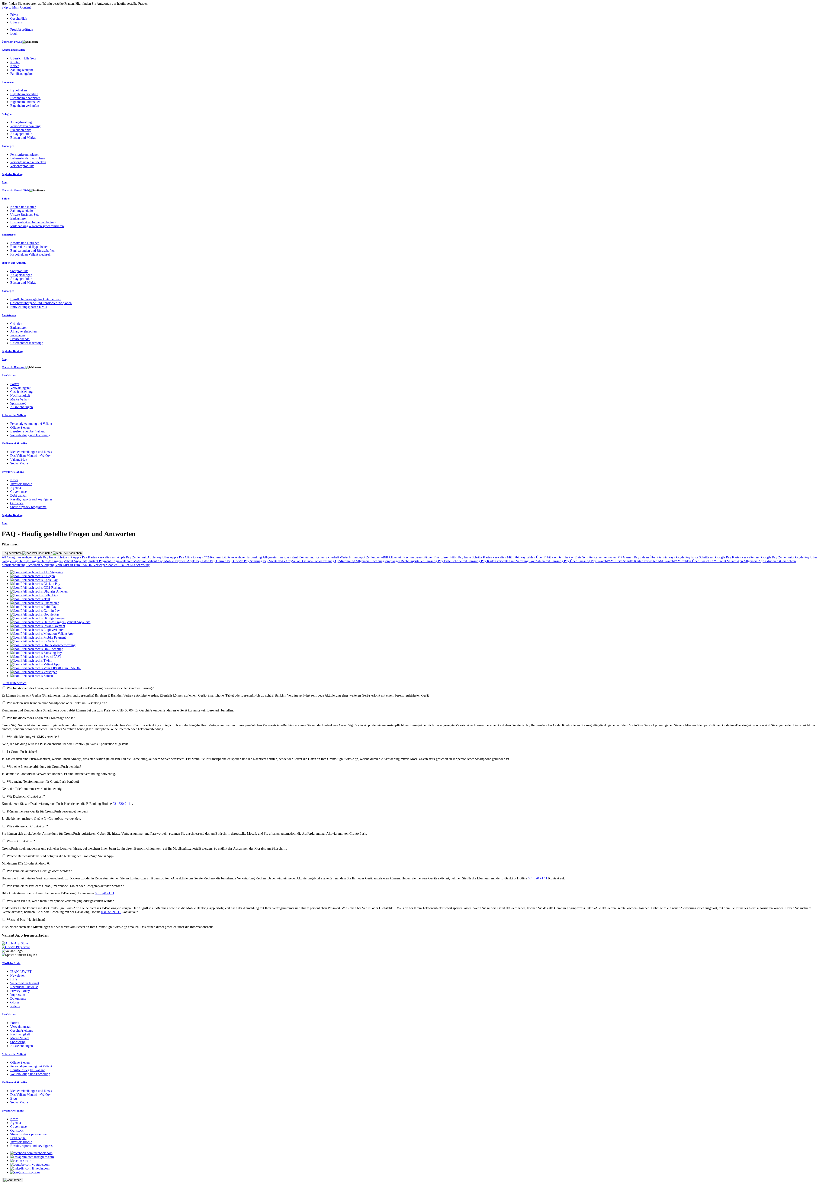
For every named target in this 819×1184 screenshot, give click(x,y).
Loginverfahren (12, 553)
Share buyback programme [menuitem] (28, 507)
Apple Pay (41, 557)
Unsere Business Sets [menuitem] (24, 214)
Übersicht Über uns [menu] (13, 367)
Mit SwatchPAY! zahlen (675, 561)
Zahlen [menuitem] (6, 198)
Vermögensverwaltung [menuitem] (25, 126)
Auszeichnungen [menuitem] (21, 407)
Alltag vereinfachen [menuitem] (23, 331)
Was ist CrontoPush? (21, 841)
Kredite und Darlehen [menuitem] (24, 243)
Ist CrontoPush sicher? (22, 751)
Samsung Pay (259, 561)
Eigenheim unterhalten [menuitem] (25, 102)
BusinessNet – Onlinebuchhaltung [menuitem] (33, 222)
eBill (384, 557)
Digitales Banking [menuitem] (12, 174)
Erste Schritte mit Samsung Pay (465, 561)
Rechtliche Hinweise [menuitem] (24, 987)
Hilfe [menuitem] (13, 979)
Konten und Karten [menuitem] (13, 49)
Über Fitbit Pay (547, 557)
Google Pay (682, 557)
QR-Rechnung (345, 561)
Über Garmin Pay (662, 557)
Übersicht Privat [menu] (12, 41)
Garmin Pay (566, 557)
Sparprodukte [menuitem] (19, 271)
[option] (36, 572)
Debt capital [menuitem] (18, 495)
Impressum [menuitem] (17, 994)
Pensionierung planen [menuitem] (24, 154)
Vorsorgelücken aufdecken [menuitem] (28, 162)
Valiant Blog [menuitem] (18, 459)
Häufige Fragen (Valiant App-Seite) (65, 561)
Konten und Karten (312, 557)
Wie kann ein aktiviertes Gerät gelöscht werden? (39, 871)
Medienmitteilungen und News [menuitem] (31, 452)
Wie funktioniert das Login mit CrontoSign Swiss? (41, 718)
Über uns (16, 22)
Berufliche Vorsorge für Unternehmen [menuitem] (35, 299)
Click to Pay (193, 557)
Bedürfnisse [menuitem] (9, 315)
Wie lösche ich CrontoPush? (26, 796)
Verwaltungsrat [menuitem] (20, 388)
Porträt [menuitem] (14, 384)
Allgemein (270, 557)
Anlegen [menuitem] (7, 114)
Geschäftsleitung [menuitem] (21, 391)
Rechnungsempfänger (418, 557)
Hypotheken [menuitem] (18, 90)
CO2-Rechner (212, 557)
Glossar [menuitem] (15, 1002)
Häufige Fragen (30, 561)
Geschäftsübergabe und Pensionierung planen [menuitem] (41, 303)
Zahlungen (373, 557)
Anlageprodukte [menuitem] (21, 134)
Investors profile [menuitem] (21, 484)
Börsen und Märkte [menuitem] (23, 137)
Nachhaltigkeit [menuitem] (20, 395)
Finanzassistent (288, 557)
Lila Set (124, 565)
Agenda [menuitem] (15, 488)
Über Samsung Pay (583, 561)
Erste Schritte (473, 557)
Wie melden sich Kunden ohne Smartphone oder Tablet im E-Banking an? (57, 703)
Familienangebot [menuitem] (21, 73)
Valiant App (735, 561)
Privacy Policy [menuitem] (20, 991)
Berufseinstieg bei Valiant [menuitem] (27, 431)
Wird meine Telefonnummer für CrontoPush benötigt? (43, 781)
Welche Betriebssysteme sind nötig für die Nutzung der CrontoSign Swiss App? (60, 856)
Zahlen (113, 565)
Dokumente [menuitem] (18, 998)
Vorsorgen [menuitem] (8, 145)
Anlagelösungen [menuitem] (21, 275)
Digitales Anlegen (234, 557)
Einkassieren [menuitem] (18, 218)
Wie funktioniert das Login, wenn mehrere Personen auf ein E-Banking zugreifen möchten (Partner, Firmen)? (80, 688)
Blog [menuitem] (4, 182)
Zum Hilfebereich (14, 683)
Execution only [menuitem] (20, 130)
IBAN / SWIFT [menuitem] (21, 971)
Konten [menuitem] (15, 62)
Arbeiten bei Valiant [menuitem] (14, 415)
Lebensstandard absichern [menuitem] (27, 158)
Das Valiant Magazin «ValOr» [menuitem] (30, 455)
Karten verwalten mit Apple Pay (110, 557)
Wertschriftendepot (353, 557)
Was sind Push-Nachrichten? (26, 919)
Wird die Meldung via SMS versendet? (33, 737)
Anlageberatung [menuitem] (21, 122)
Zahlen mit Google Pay (794, 557)
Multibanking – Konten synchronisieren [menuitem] (37, 226)
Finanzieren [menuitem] (9, 82)
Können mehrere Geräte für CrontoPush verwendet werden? (47, 811)
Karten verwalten (495, 557)
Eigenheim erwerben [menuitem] (24, 94)
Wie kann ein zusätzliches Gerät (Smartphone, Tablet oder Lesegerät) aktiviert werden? (65, 886)
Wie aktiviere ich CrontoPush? (27, 826)
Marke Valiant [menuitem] (19, 399)
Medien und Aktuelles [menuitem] (14, 443)
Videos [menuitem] (15, 1006)
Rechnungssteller (413, 561)
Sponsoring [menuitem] (18, 403)
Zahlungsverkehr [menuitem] (21, 70)
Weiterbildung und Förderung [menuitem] (30, 435)
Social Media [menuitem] (19, 463)
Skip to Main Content (16, 7)
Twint (722, 561)
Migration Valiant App (148, 561)
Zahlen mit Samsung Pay (552, 561)
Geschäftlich (18, 18)
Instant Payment (100, 561)
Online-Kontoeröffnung (318, 561)
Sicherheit (332, 557)
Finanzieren (442, 557)
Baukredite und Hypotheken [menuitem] (29, 247)
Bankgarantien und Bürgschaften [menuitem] (32, 250)
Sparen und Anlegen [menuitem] (14, 262)
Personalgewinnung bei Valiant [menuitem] (31, 423)
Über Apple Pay (173, 557)
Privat (14, 14)
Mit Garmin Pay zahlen (633, 557)
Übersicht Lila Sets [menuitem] (23, 58)
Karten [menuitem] (14, 66)
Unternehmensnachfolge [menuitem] (26, 343)
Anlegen (28, 557)
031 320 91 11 (122, 803)
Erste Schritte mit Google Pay (711, 557)
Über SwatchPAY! (705, 561)
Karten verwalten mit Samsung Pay (511, 561)
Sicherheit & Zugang (40, 565)
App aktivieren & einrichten (777, 561)
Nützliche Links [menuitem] (11, 963)
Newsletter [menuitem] (17, 975)
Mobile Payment (175, 561)
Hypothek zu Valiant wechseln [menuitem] (30, 254)
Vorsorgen (100, 565)
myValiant (295, 561)
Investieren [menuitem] (17, 335)
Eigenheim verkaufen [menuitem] (24, 105)
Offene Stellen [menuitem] (20, 427)
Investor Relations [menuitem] (13, 471)
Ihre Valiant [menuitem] (9, 375)
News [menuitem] (14, 480)
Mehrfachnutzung (14, 565)
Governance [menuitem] (18, 491)
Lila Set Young (140, 565)
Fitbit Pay (457, 557)
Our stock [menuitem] (16, 503)
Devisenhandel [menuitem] (20, 339)
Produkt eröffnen (21, 29)
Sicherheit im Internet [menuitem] (24, 983)
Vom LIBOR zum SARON (74, 565)
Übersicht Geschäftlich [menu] (15, 190)
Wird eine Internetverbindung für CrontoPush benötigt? (44, 766)
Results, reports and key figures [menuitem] (31, 499)
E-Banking (255, 557)
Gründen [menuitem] (16, 323)
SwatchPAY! (278, 561)
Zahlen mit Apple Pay (147, 557)
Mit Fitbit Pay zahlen (521, 557)
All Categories (12, 557)
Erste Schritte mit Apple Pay (68, 557)
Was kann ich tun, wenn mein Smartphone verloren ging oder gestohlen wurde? (60, 901)
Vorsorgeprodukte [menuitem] (22, 166)
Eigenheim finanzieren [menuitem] (25, 98)
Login (14, 33)
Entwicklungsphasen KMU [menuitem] (28, 307)
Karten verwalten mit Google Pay (755, 557)
